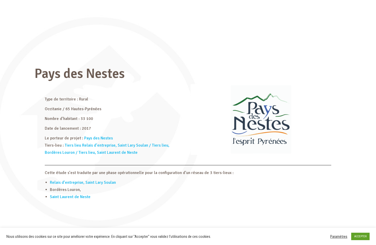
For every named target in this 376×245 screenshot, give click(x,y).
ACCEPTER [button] (360, 236)
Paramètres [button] (338, 236)
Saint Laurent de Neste (70, 196)
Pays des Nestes (98, 138)
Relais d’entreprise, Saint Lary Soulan (83, 182)
